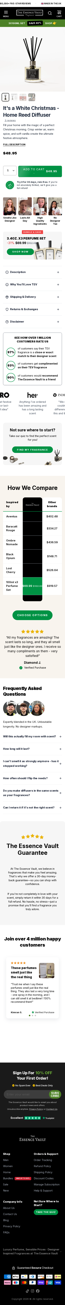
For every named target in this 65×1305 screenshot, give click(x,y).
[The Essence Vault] (29, 13)
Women (8, 1166)
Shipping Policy (43, 1172)
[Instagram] (32, 1291)
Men (5, 1160)
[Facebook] (38, 1291)
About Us (9, 1208)
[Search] (48, 13)
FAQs (6, 1232)
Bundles (8, 1178)
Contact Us (10, 1214)
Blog (6, 1220)
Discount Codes (44, 1178)
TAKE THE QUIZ (46, 1212)
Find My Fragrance (32, 449)
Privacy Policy (11, 1226)
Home (7, 1172)
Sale (5, 1184)
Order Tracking (43, 1160)
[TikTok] (27, 1291)
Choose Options (32, 615)
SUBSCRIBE (55, 1094)
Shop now (20, 251)
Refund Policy (42, 1166)
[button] (40, 171)
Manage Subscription (47, 1184)
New (6, 1190)
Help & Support (43, 1190)
